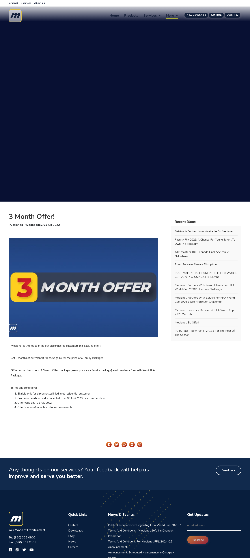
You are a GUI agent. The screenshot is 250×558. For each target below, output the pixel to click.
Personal (13, 3)
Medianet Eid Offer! (187, 322)
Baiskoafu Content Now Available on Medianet (204, 231)
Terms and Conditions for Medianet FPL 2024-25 (140, 542)
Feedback (228, 470)
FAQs (72, 536)
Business (26, 3)
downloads (75, 531)
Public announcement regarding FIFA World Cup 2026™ (144, 525)
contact (73, 525)
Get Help (216, 15)
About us (39, 3)
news (72, 542)
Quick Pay (232, 15)
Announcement (117, 547)
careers (73, 547)
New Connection (196, 15)
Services (150, 15)
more (170, 15)
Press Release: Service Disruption (196, 264)
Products (131, 15)
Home (114, 15)
